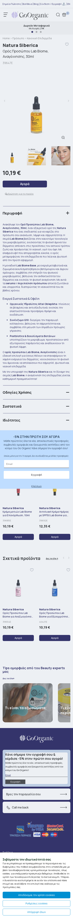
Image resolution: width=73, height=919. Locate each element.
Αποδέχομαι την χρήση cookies (36, 895)
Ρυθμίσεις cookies (36, 903)
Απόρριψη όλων (36, 912)
